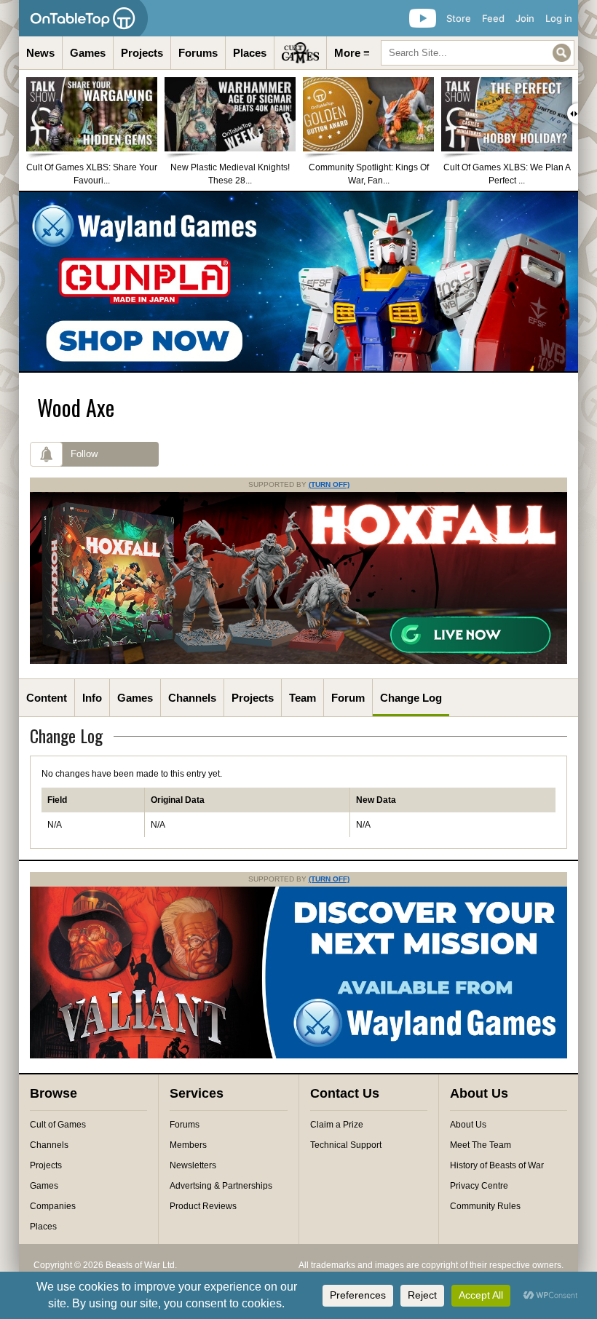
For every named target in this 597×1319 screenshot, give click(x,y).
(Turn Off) (329, 484)
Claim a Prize (336, 1125)
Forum (348, 698)
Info (92, 698)
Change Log (411, 698)
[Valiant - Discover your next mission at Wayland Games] (298, 1055)
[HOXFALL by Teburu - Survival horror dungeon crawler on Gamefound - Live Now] (298, 661)
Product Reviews (203, 1206)
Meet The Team (480, 1145)
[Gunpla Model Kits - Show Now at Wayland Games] (298, 281)
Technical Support (345, 1145)
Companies (53, 1206)
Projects (142, 53)
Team (302, 698)
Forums (198, 53)
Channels (192, 698)
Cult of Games (58, 1125)
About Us (468, 1125)
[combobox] (477, 53)
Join (524, 18)
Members (188, 1145)
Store (458, 18)
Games (88, 53)
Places (249, 53)
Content (46, 698)
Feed (493, 18)
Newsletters (193, 1165)
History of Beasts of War (497, 1165)
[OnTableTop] (83, 18)
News (40, 53)
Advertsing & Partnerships (221, 1186)
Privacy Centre (479, 1186)
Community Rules (485, 1206)
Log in (558, 18)
